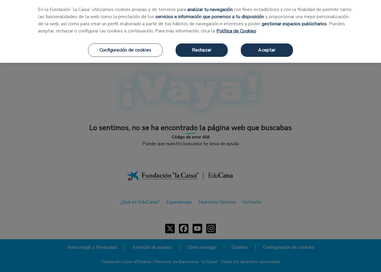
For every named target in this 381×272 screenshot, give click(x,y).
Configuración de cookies (125, 50)
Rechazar (201, 50)
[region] (190, 31)
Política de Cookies (236, 31)
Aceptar (266, 50)
